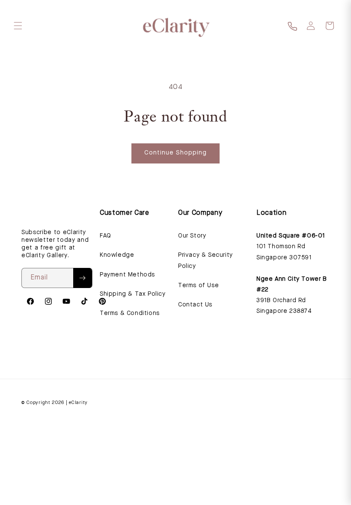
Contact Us (195, 305)
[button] (18, 25)
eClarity (78, 403)
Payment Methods (127, 275)
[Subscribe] (82, 278)
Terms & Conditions (130, 313)
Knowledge (117, 255)
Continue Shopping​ (175, 153)
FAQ (105, 236)
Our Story (192, 236)
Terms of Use (198, 285)
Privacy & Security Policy (205, 260)
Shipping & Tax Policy (133, 294)
